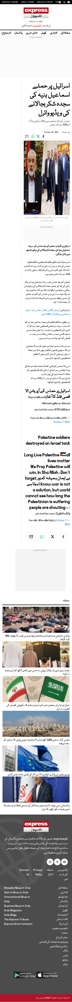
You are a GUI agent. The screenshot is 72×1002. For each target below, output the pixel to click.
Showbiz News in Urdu (17, 888)
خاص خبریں (32, 33)
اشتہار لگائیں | (27, 26)
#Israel (65, 403)
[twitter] (52, 537)
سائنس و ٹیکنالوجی (59, 946)
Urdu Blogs (10, 915)
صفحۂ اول (65, 33)
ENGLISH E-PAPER (45, 2)
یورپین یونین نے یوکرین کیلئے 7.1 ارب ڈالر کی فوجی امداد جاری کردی (38, 775)
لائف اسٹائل (62, 919)
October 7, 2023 (61, 422)
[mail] (31, 537)
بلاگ (65, 951)
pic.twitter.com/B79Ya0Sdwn (52, 410)
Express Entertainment (18, 924)
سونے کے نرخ (62, 937)
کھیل (44, 33)
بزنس (65, 955)
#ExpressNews (37, 397)
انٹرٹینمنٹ (62, 915)
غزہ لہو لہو (63, 897)
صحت (64, 933)
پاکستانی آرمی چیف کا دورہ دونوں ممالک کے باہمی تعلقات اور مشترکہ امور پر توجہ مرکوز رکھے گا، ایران (36, 807)
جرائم (65, 964)
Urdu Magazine (13, 910)
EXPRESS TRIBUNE (10, 2)
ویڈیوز (65, 960)
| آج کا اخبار (45, 26)
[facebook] (63, 537)
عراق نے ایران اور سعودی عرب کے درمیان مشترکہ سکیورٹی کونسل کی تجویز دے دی (38, 707)
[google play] (24, 976)
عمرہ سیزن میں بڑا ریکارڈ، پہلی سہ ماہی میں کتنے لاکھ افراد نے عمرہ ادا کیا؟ (37, 672)
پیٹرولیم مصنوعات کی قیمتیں (53, 942)
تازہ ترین (53, 33)
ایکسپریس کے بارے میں (63, 874)
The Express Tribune (16, 919)
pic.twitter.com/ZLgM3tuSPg (53, 514)
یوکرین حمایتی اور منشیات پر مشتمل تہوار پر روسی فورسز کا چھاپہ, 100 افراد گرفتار (37, 638)
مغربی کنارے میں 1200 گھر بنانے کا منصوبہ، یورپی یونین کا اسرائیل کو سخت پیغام (36, 742)
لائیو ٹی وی (37, 26)
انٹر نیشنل (63, 906)
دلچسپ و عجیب (60, 928)
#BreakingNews (51, 403)
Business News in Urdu (17, 906)
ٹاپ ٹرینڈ (63, 924)
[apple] (47, 976)
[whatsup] (41, 537)
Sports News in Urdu (16, 892)
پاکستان (18, 33)
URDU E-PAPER (27, 2)
